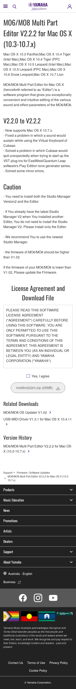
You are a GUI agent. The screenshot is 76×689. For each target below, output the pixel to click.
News (6, 510)
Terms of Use (36, 663)
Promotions (10, 520)
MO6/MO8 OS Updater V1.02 (25, 412)
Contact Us (15, 663)
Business (9, 582)
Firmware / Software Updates (33, 472)
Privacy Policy (58, 663)
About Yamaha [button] (12, 562)
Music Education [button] (13, 500)
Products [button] (8, 489)
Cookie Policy (38, 670)
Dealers (8, 541)
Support (7, 472)
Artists (7, 531)
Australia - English (20, 573)
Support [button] (8, 551)
